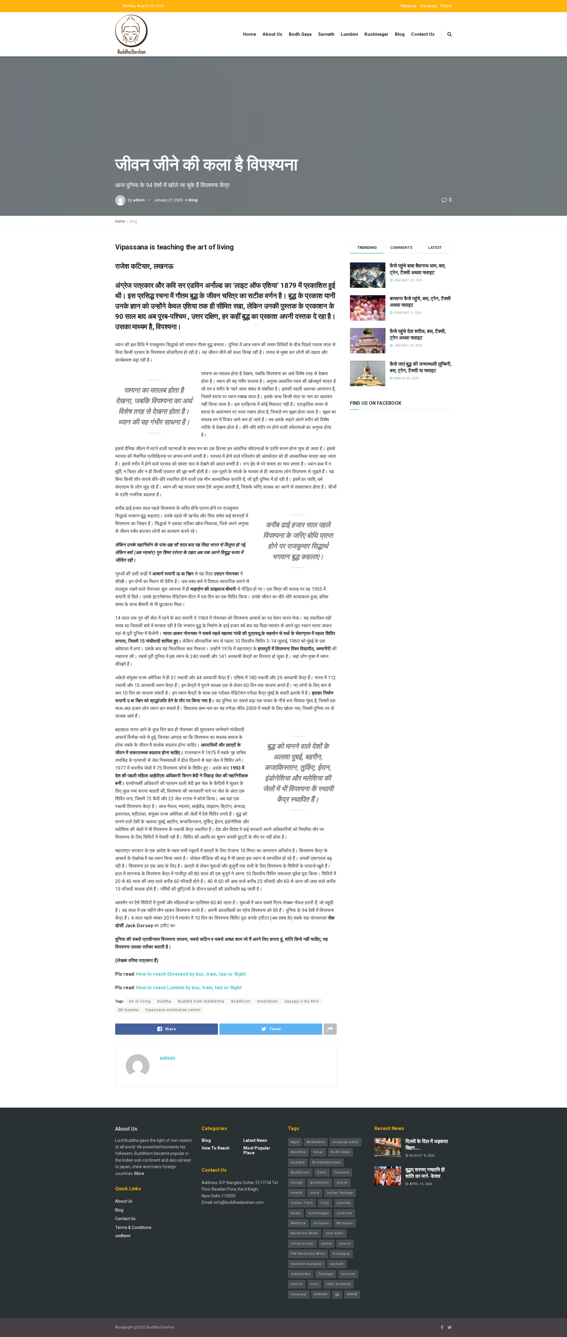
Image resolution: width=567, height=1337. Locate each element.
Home (249, 34)
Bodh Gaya (300, 34)
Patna (446, 6)
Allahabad (316, 1142)
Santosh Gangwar (306, 1264)
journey (344, 1203)
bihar (318, 1152)
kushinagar (319, 1213)
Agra (295, 1142)
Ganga (296, 1182)
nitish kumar (302, 1243)
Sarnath (326, 34)
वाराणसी (352, 1294)
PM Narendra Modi (308, 1254)
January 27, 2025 (168, 200)
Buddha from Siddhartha (201, 1001)
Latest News (255, 1140)
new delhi (335, 1233)
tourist (297, 1284)
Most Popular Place (256, 1150)
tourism (348, 1274)
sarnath (337, 1264)
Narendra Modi (304, 1233)
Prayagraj (341, 1254)
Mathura (298, 1223)
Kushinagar (376, 34)
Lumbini (349, 34)
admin (139, 200)
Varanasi (428, 6)
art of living (140, 1001)
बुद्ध (337, 1294)
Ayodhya (298, 1152)
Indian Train (302, 1203)
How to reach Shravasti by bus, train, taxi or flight (191, 974)
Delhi (322, 1172)
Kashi (296, 1213)
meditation (267, 1001)
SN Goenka (128, 1010)
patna (327, 1243)
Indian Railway (340, 1193)
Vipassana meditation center (173, 1010)
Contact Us (423, 34)
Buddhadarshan (326, 1162)
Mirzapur (345, 1223)
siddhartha (300, 1274)
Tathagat (325, 1274)
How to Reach (215, 1148)
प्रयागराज (321, 1294)
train (314, 1284)
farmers (342, 1172)
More (139, 1173)
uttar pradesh (338, 1284)
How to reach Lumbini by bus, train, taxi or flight (189, 987)
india (314, 1193)
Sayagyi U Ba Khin (302, 1001)
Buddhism (240, 1001)
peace (345, 1243)
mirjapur (321, 1223)
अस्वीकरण (123, 1236)
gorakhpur (319, 1182)
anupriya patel (346, 1142)
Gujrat (342, 1182)
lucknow (344, 1213)
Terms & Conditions (133, 1227)
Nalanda (408, 6)
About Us (272, 34)
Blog (400, 34)
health (296, 1193)
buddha (164, 1001)
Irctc (325, 1203)
